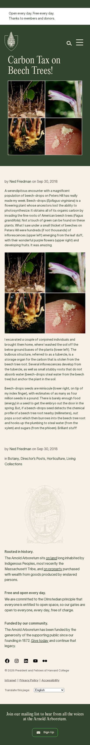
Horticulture (56, 458)
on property (53, 569)
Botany (13, 458)
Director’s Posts (33, 458)
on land (51, 558)
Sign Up (48, 732)
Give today (39, 640)
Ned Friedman (20, 181)
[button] (69, 43)
